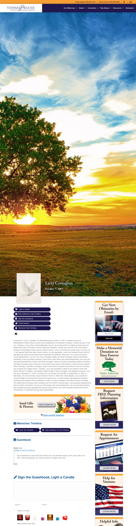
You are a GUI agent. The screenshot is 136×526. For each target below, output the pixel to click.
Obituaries (130, 8)
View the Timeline (26, 430)
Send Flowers (23, 323)
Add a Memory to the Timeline (29, 314)
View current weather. (53, 415)
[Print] (16, 333)
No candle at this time (27, 524)
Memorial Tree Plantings (27, 328)
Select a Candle (23, 511)
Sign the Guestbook (25, 319)
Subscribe (109, 338)
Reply (16, 464)
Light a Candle (24, 309)
